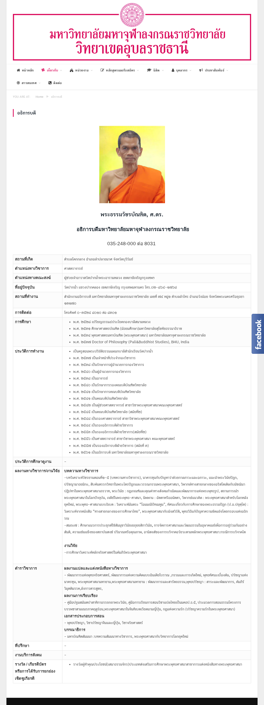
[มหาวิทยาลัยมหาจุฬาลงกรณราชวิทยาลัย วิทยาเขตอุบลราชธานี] (132, 31)
